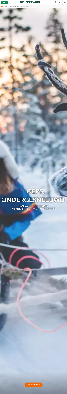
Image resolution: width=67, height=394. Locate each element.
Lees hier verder (33, 385)
